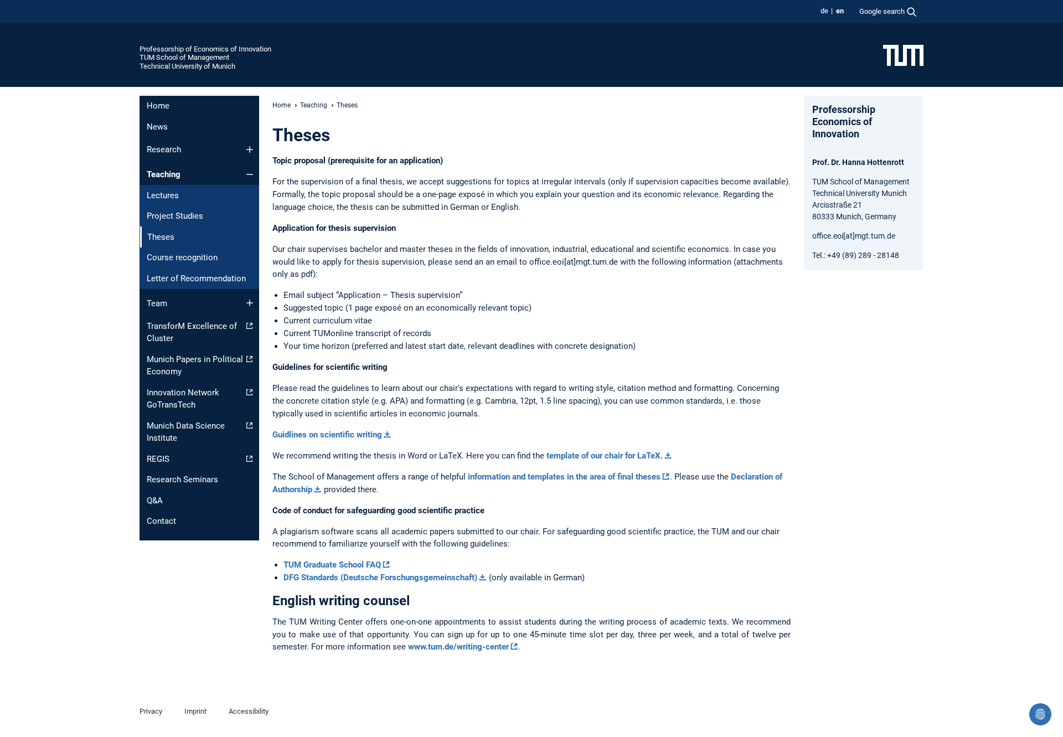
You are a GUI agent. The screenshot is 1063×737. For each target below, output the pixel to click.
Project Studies (175, 216)
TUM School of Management (184, 57)
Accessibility (249, 711)
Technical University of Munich (187, 66)
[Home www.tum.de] (903, 55)
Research (164, 149)
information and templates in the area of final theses (564, 477)
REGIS (158, 459)
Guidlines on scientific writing (327, 435)
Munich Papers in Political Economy (195, 365)
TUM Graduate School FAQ (332, 565)
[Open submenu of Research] (249, 149)
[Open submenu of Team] (249, 303)
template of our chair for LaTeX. (604, 456)
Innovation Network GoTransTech (183, 399)
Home (158, 106)
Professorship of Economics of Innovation (205, 49)
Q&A (155, 501)
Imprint (195, 711)
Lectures (163, 195)
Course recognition (182, 257)
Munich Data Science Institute (186, 432)
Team (157, 303)
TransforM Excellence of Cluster (192, 332)
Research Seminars (182, 480)
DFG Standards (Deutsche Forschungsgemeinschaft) (380, 578)
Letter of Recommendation (196, 279)
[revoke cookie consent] (1040, 714)
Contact (161, 521)
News (157, 127)
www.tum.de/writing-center (458, 647)
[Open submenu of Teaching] (249, 174)
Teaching (163, 174)
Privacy (151, 711)
